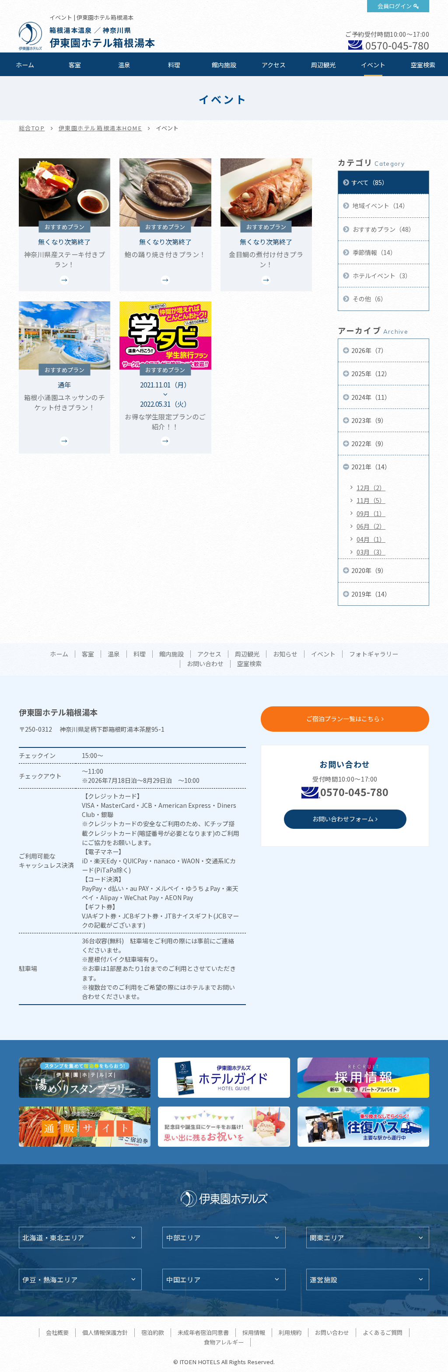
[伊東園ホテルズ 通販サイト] (85, 1127)
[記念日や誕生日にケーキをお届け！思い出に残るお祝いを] (224, 1127)
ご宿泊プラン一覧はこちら (343, 718)
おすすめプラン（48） (383, 229)
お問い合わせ (205, 664)
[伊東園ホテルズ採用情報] (364, 1078)
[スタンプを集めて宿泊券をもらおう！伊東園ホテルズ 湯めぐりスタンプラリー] (85, 1078)
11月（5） (371, 500)
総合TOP (32, 128)
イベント (373, 64)
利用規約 (290, 1332)
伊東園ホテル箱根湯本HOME (100, 128)
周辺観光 (323, 64)
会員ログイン (395, 6)
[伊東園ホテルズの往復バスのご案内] (364, 1127)
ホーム (25, 64)
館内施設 (224, 64)
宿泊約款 (152, 1332)
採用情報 (253, 1332)
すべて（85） (369, 182)
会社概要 (57, 1332)
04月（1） (371, 539)
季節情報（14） (373, 252)
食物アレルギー (224, 1342)
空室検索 (423, 64)
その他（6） (369, 298)
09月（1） (371, 513)
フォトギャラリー (373, 654)
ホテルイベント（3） (381, 275)
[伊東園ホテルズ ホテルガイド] (224, 1078)
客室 (75, 64)
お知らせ (285, 654)
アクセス (274, 64)
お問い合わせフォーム (343, 818)
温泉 (124, 64)
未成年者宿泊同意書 (203, 1332)
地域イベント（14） (380, 205)
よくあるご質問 (382, 1332)
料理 (174, 64)
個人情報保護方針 (105, 1332)
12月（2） (371, 487)
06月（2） (371, 526)
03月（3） (371, 552)
